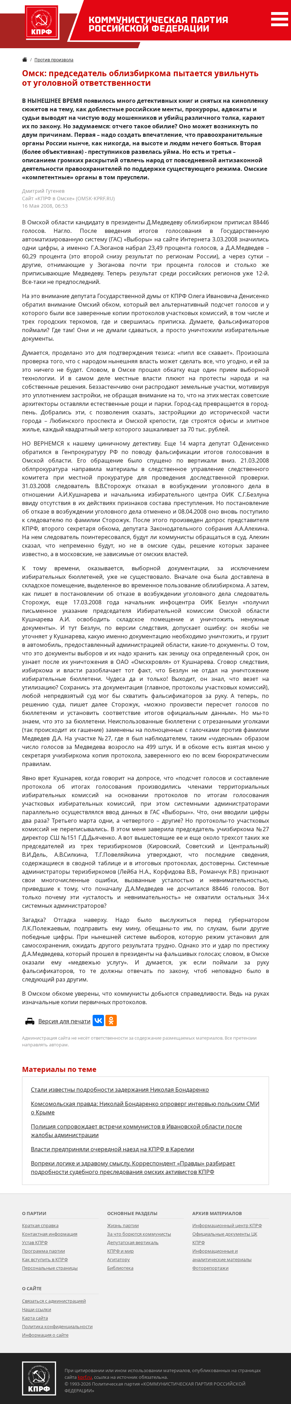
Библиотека (120, 1268)
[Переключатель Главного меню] (278, 19)
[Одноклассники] (111, 1020)
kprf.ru (85, 1377)
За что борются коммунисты (139, 1234)
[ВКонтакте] (98, 1020)
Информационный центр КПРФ (227, 1225)
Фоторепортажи (210, 1268)
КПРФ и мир (120, 1251)
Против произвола (53, 60)
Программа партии (43, 1251)
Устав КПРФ (35, 1242)
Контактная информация (49, 1234)
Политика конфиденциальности (57, 1326)
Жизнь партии (123, 1225)
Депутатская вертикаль (133, 1242)
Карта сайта (35, 1318)
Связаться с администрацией (54, 1301)
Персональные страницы (50, 1268)
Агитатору (118, 1259)
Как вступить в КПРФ (45, 1259)
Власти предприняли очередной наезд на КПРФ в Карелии (112, 1149)
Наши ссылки (36, 1309)
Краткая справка (40, 1225)
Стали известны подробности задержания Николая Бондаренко (120, 1089)
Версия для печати (64, 1021)
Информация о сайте (45, 1335)
